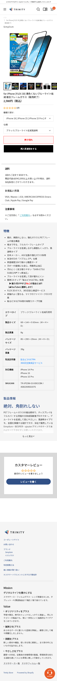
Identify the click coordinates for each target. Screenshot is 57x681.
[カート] (51, 9)
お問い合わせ (9, 544)
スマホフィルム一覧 (31, 663)
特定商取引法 (9, 565)
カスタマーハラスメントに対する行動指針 (20, 574)
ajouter (28, 426)
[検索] (38, 9)
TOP (5, 18)
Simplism (9, 26)
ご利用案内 (25, 215)
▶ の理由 (24, 283)
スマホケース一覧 (12, 663)
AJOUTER (9, 555)
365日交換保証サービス (32, 363)
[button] (10, 107)
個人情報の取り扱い (11, 570)
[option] (28, 161)
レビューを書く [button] (28, 481)
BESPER (19, 426)
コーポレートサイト (11, 539)
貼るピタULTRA (28, 359)
